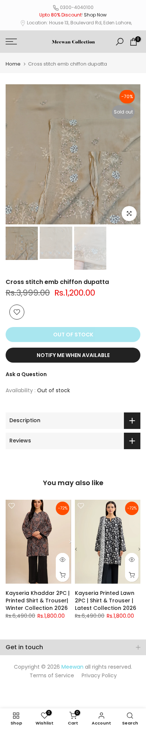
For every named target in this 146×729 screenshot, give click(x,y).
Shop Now (95, 15)
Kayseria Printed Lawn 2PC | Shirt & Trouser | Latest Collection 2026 (105, 600)
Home (13, 63)
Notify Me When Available (73, 355)
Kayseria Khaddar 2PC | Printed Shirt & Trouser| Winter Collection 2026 (38, 600)
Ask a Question (26, 374)
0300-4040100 (77, 7)
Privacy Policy (99, 675)
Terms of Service (52, 675)
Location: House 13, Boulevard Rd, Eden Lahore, (79, 22)
